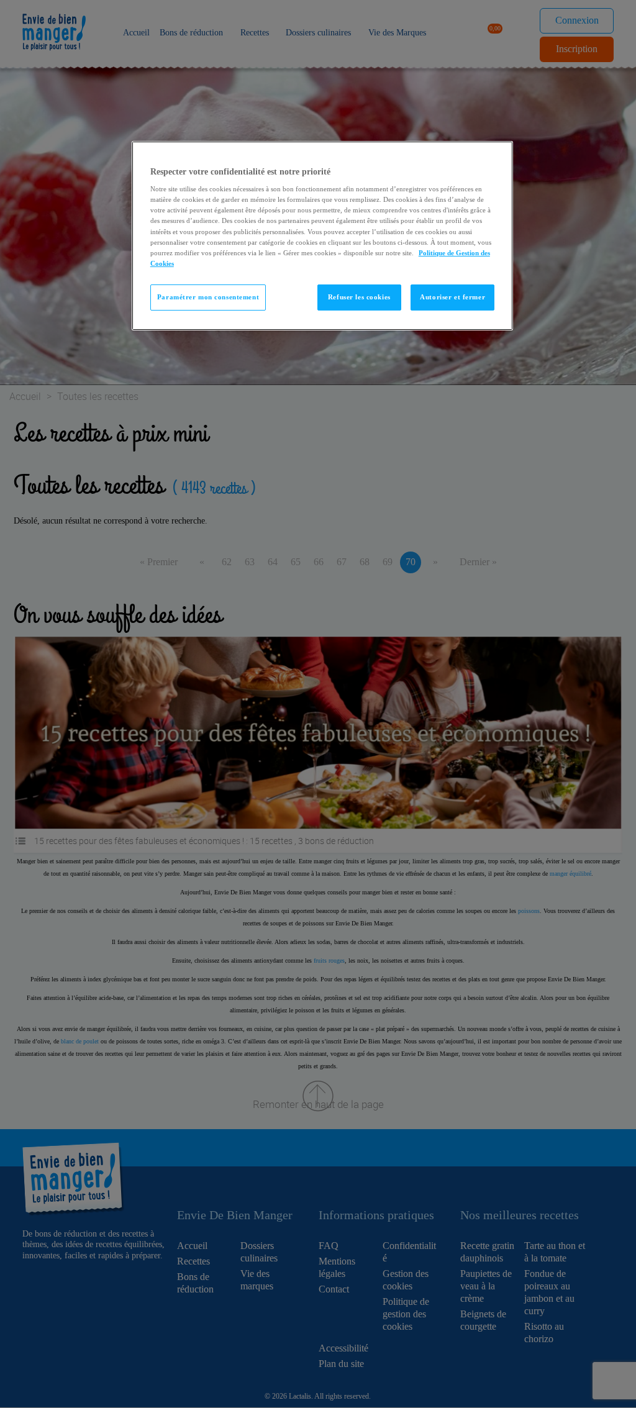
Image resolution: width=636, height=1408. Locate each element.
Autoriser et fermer (452, 297)
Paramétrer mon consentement (208, 297)
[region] (322, 235)
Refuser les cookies (359, 297)
